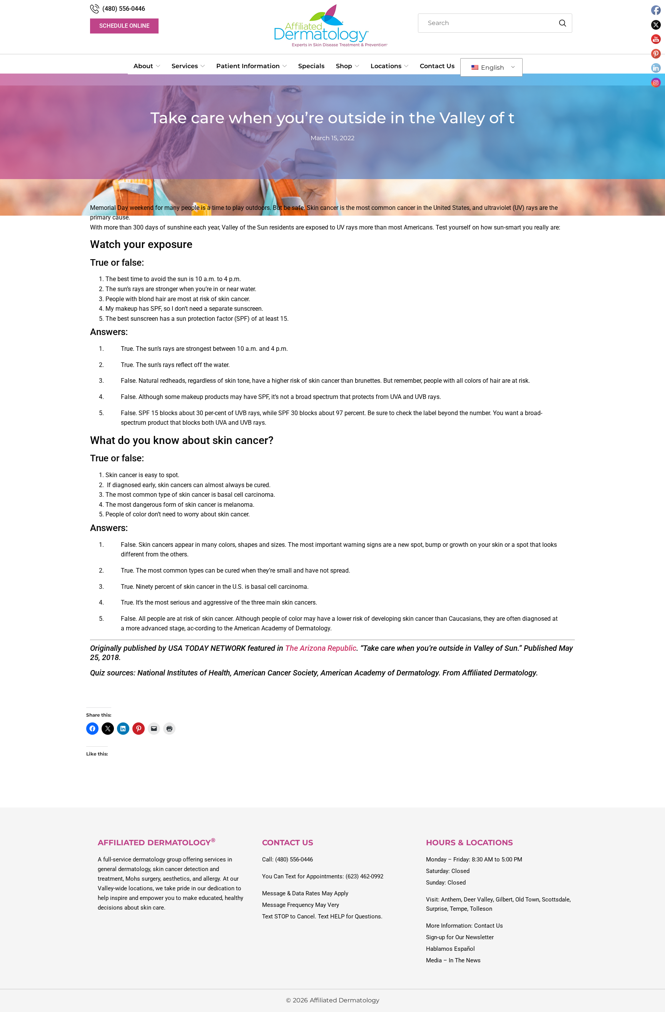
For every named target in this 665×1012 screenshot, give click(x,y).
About (143, 66)
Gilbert (504, 899)
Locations (386, 66)
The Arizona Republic (320, 648)
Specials (311, 66)
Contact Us (437, 66)
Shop (344, 66)
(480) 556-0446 (123, 8)
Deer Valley (478, 899)
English (492, 67)
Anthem (451, 899)
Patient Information (248, 66)
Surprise (436, 908)
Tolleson (481, 908)
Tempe (458, 908)
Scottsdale (556, 899)
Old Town (527, 899)
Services (185, 66)
